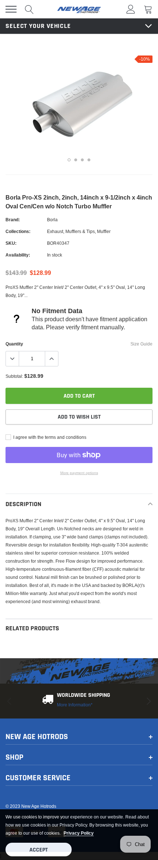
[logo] (79, 9)
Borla (52, 219)
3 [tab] (82, 159)
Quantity (14, 344)
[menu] (11, 9)
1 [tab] (69, 159)
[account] (130, 9)
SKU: (11, 243)
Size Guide (141, 344)
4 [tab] (88, 159)
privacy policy (79, 833)
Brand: (13, 219)
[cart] (148, 9)
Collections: (18, 231)
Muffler (104, 231)
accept (38, 850)
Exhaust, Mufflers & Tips (71, 231)
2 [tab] (75, 159)
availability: (18, 255)
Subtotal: (14, 376)
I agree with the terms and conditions (49, 437)
